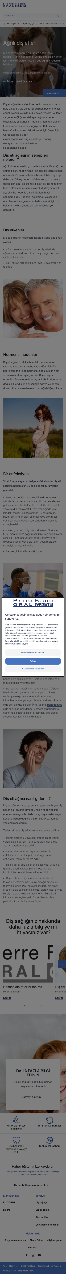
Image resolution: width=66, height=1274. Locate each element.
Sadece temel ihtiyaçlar (33, 669)
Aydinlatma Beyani (20, 644)
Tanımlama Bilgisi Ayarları (33, 653)
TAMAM (33, 661)
